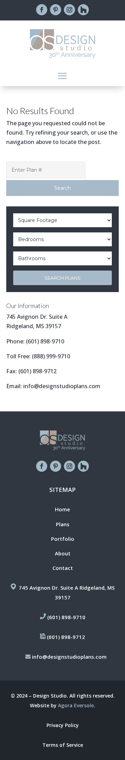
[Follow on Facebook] (41, 9)
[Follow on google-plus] (83, 9)
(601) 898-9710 (45, 341)
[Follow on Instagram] (69, 9)
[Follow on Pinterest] (55, 9)
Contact (62, 567)
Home (62, 509)
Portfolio (62, 538)
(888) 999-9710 (51, 356)
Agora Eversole (76, 705)
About (62, 553)
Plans (62, 524)
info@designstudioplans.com (61, 386)
